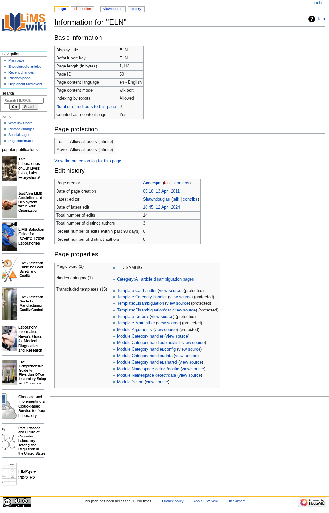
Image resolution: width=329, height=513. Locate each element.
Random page (19, 78)
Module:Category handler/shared (147, 362)
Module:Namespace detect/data (146, 375)
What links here (20, 123)
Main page (16, 60)
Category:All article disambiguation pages (155, 279)
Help (320, 19)
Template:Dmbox (132, 316)
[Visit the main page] (25, 25)
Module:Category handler (140, 336)
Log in (318, 2)
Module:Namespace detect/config (148, 369)
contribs (181, 183)
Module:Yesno (130, 382)
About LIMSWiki (205, 501)
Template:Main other (136, 323)
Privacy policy (173, 501)
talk (167, 183)
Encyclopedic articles (24, 66)
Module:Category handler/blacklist (148, 342)
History (136, 9)
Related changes (21, 129)
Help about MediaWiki (25, 84)
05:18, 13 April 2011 (161, 191)
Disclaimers (236, 501)
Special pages (19, 135)
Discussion (82, 9)
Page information (21, 141)
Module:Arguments (134, 330)
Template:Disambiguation (140, 303)
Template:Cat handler (136, 290)
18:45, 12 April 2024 (161, 207)
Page (62, 9)
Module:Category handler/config (146, 349)
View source (112, 9)
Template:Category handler (142, 297)
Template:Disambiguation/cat (144, 310)
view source (170, 290)
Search (8, 93)
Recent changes (21, 72)
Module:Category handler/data (145, 356)
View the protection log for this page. (88, 161)
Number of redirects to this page (86, 106)
